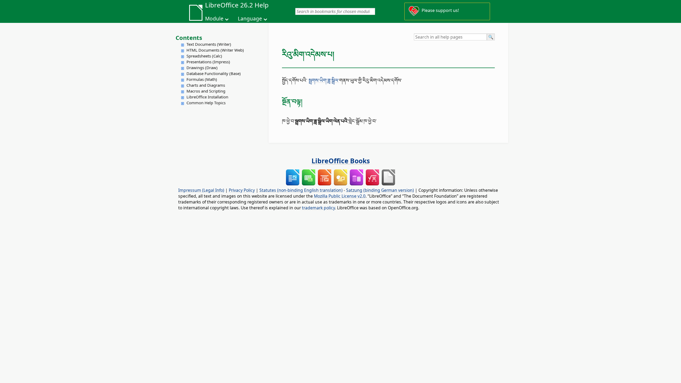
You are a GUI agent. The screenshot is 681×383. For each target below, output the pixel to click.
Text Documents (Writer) (208, 44)
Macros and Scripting (205, 91)
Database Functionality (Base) (213, 73)
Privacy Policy (242, 190)
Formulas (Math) (201, 79)
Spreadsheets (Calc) (204, 56)
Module (214, 18)
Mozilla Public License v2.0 (340, 196)
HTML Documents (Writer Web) (215, 50)
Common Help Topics (206, 102)
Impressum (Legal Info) (201, 190)
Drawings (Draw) (202, 67)
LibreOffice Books (341, 160)
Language (250, 18)
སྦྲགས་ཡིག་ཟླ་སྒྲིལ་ (324, 80)
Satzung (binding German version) (380, 190)
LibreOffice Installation (207, 96)
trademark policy (318, 208)
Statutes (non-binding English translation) (301, 190)
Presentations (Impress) (208, 61)
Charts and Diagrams (205, 85)
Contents (189, 37)
